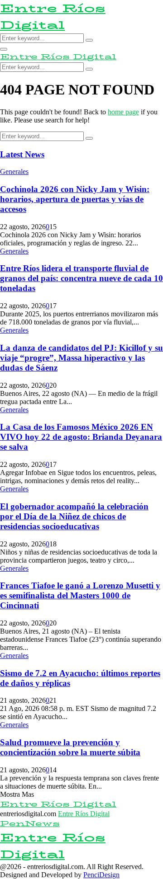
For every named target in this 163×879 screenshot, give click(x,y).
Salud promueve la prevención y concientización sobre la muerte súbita (70, 747)
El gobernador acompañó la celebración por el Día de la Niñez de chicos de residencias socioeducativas (74, 516)
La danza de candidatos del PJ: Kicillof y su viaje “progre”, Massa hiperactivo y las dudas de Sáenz (81, 357)
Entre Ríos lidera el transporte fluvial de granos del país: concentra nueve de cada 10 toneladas (81, 278)
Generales (14, 171)
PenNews (30, 823)
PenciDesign (101, 875)
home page (123, 112)
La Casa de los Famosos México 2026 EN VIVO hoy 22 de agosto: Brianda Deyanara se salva (81, 436)
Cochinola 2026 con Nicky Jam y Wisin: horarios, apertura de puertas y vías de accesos (74, 199)
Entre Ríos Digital (52, 16)
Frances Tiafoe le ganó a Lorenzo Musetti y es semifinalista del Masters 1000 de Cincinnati (80, 595)
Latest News (22, 154)
